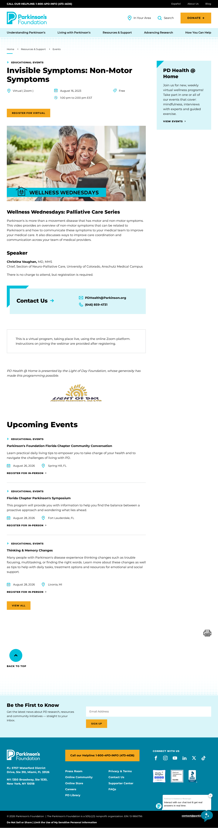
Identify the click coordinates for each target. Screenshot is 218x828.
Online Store (74, 783)
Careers (70, 789)
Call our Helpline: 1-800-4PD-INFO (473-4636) (39, 3)
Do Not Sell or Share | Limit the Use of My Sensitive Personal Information (52, 822)
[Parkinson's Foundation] (27, 18)
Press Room (73, 771)
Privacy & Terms (120, 771)
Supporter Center (120, 783)
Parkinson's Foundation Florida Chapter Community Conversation (59, 446)
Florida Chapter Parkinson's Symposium (39, 498)
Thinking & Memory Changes (30, 550)
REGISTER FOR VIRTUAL (28, 113)
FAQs (112, 789)
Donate (194, 18)
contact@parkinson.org (196, 816)
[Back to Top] (15, 655)
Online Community (79, 777)
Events (57, 49)
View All (18, 605)
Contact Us (116, 777)
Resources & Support (33, 49)
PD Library (72, 795)
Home (10, 49)
